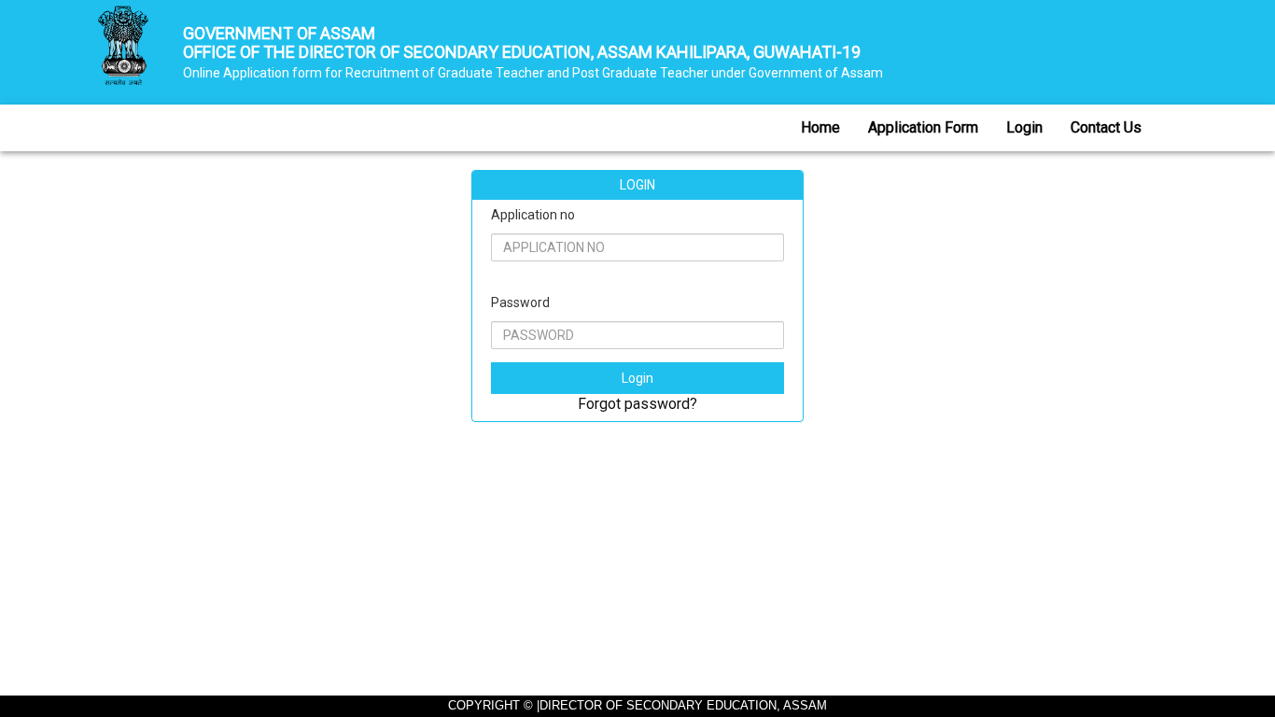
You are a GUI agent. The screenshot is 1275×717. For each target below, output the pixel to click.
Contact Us (1106, 127)
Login (1024, 127)
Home (820, 127)
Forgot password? (637, 404)
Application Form (923, 127)
